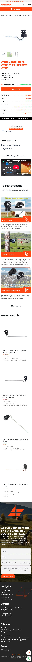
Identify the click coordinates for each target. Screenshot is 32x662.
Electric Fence (6, 590)
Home (2, 15)
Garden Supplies (6, 599)
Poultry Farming (7, 595)
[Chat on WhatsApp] (28, 658)
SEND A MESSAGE (7, 576)
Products (8, 15)
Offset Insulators (25, 15)
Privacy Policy (16, 654)
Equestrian (5, 597)
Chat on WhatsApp (25, 84)
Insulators (15, 15)
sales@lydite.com (9, 84)
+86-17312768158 (6, 616)
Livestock (4, 592)
